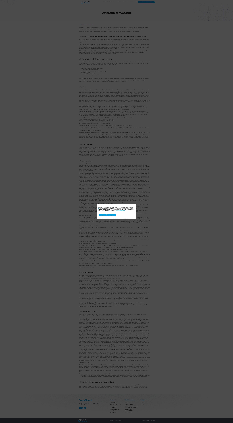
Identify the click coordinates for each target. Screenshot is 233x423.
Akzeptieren (102, 215)
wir (99, 208)
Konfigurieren (111, 215)
